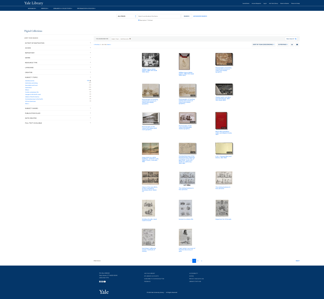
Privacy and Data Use (196, 278)
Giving (191, 276)
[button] (186, 16)
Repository (30, 53)
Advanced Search (200, 16)
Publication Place (32, 113)
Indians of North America (32, 97)
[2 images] (187, 90)
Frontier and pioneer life (32, 92)
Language (29, 67)
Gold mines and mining (31, 83)
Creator (28, 72)
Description (143, 20)
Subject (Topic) (31, 77)
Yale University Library (45, 3)
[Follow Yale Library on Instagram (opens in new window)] (102, 281)
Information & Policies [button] (85, 8)
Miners (27, 90)
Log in (265, 3)
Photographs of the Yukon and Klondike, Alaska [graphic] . (185, 127)
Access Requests (256, 3)
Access (28, 48)
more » (27, 103)
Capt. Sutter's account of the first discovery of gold (187, 249)
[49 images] (221, 120)
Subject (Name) (31, 108)
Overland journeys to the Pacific (34, 99)
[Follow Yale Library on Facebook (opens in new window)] (100, 281)
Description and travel (31, 85)
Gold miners (28, 87)
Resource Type (31, 63)
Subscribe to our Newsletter (154, 278)
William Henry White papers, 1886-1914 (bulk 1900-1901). (149, 70)
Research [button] (31, 8)
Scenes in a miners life (186, 219)
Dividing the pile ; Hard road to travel (149, 219)
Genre (27, 58)
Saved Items (246, 3)
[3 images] (223, 89)
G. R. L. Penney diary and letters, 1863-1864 (223, 157)
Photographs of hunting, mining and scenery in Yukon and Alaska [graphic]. (223, 70)
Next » (109, 44)
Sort (263, 44)
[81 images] (150, 90)
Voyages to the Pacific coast (33, 94)
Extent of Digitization (34, 43)
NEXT (298, 261)
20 (282, 44)
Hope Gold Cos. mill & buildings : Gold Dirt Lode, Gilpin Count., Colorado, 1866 (150, 159)
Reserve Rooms (284, 3)
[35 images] (223, 148)
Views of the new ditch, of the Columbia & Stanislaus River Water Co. (149, 189)
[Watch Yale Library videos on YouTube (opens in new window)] (104, 281)
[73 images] (223, 59)
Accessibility (193, 273)
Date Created (31, 118)
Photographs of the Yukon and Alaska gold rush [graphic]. (149, 128)
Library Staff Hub (195, 281)
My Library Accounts (151, 276)
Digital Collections (33, 31)
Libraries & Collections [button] (62, 8)
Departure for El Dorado (223, 219)
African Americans (30, 101)
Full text (150, 20)
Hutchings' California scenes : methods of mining (149, 249)
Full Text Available (33, 123)
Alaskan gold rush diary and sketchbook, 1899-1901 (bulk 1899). (223, 98)
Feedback (147, 281)
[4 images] (150, 118)
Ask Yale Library (273, 3)
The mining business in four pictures (186, 188)
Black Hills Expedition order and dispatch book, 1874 (223, 133)
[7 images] (150, 60)
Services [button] (44, 8)
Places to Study (295, 3)
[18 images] (187, 117)
